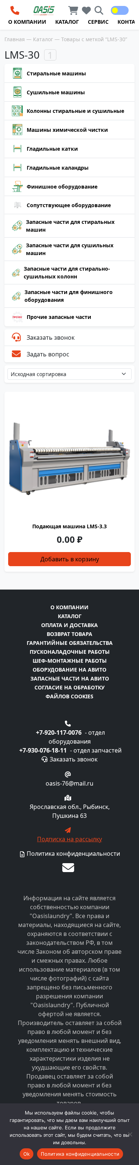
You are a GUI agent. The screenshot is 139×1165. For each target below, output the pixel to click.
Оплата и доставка (69, 625)
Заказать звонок (51, 337)
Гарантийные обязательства (70, 642)
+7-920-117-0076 (59, 732)
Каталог (67, 21)
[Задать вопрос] (68, 868)
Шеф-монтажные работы (70, 660)
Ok (26, 1154)
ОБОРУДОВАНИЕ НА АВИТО (69, 669)
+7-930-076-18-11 (43, 750)
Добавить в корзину (69, 559)
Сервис (98, 21)
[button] (115, 10)
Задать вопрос (48, 354)
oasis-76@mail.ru (69, 783)
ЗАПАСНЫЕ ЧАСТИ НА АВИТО (69, 678)
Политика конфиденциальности (72, 853)
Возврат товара (69, 633)
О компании (27, 21)
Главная (14, 39)
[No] (129, 1134)
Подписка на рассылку (69, 839)
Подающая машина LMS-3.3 (69, 526)
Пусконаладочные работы (70, 651)
